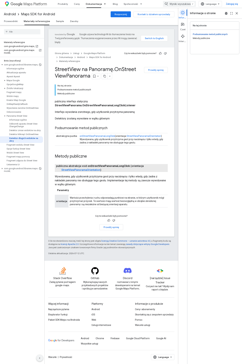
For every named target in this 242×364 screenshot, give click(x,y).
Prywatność (66, 357)
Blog (115, 3)
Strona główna (62, 53)
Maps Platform (35, 4)
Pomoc (138, 319)
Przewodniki (11, 21)
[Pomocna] (160, 53)
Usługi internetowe (101, 325)
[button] (21, 65)
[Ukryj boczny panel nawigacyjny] (39, 358)
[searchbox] (22, 31)
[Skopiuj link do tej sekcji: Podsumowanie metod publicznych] (111, 128)
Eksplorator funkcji (57, 314)
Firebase (115, 338)
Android (10, 14)
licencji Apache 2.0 (70, 244)
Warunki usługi (142, 325)
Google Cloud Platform (138, 338)
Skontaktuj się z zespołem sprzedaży (154, 314)
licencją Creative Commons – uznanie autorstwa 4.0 (125, 241)
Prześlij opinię (156, 69)
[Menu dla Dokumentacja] (106, 4)
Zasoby (74, 21)
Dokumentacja (94, 3)
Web (94, 319)
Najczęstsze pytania (58, 309)
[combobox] (179, 4)
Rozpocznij (121, 14)
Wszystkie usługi (89, 343)
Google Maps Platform (94, 53)
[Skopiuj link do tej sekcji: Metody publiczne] (90, 157)
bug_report (226, 13)
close (237, 13)
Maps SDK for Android (38, 14)
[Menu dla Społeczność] (142, 4)
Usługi (76, 53)
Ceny (77, 3)
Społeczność (131, 3)
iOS (93, 314)
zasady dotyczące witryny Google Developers (147, 244)
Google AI (161, 338)
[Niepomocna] (165, 53)
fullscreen (231, 13)
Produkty (63, 3)
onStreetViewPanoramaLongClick (97, 136)
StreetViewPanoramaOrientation (144, 136)
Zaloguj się (232, 4)
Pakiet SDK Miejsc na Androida (64, 319)
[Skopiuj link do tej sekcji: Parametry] (72, 190)
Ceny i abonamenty (145, 309)
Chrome (100, 338)
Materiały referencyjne (37, 21)
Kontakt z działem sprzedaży (154, 14)
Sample (60, 21)
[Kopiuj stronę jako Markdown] (105, 76)
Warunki (52, 357)
